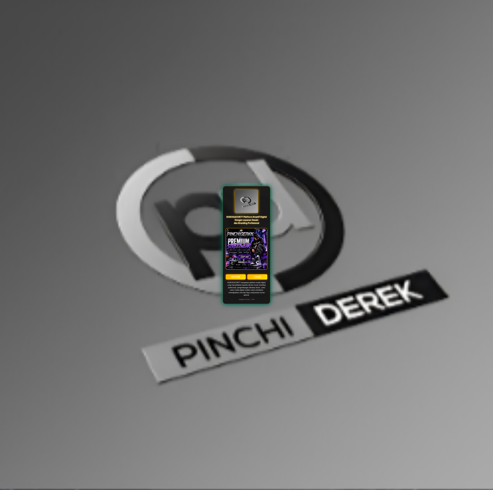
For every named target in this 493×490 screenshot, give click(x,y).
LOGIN (257, 277)
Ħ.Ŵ (253, 299)
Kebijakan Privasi (244, 299)
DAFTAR (235, 277)
